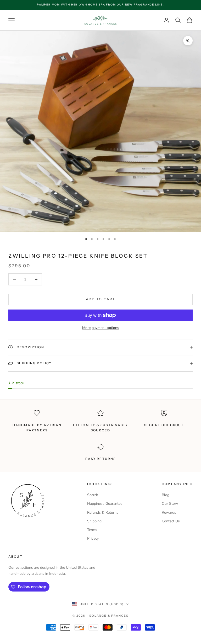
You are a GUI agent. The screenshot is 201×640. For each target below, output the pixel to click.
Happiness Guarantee (104, 503)
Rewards (169, 512)
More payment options (100, 327)
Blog (165, 494)
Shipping (94, 521)
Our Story (170, 503)
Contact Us (171, 521)
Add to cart (100, 299)
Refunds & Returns (102, 512)
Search (92, 494)
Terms (92, 529)
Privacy (93, 538)
